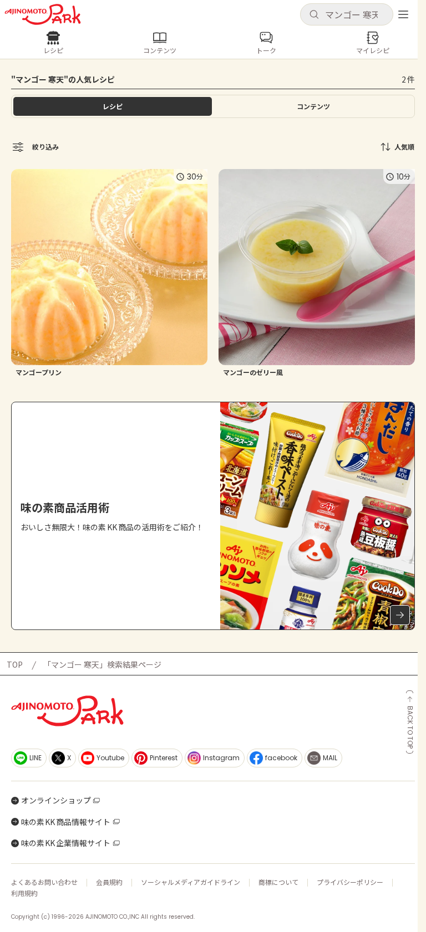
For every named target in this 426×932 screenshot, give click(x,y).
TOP (15, 664)
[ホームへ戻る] (42, 14)
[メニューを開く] (403, 14)
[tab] (313, 106)
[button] (346, 14)
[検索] (314, 15)
